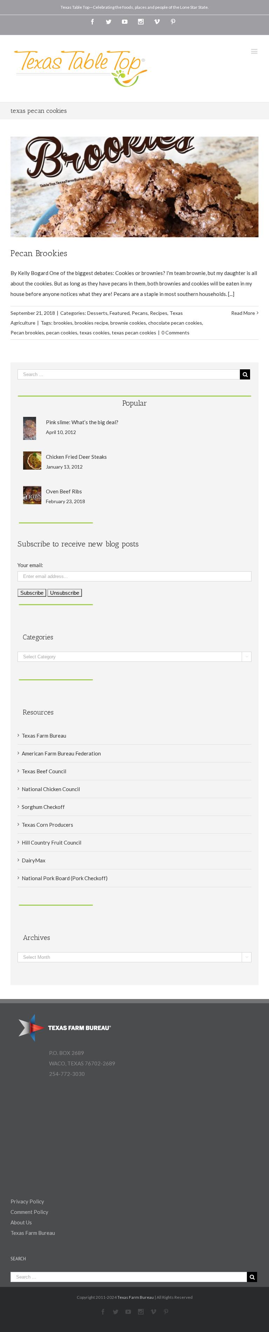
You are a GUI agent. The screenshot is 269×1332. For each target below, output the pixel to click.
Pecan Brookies (39, 253)
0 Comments (175, 332)
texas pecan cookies (134, 332)
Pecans (140, 313)
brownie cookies (128, 323)
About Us (21, 1222)
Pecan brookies (27, 332)
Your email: (30, 565)
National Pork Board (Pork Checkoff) (65, 878)
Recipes (158, 313)
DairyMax (34, 860)
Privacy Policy (27, 1201)
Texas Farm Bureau (44, 735)
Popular (134, 403)
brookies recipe (91, 323)
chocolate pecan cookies (175, 323)
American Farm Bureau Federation (61, 753)
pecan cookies (61, 332)
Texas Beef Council (44, 771)
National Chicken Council (51, 789)
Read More (243, 313)
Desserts (97, 313)
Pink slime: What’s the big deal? (82, 422)
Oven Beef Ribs (64, 491)
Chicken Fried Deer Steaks (76, 457)
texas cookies (95, 332)
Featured (120, 313)
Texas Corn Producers (47, 824)
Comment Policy (29, 1212)
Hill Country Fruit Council (51, 842)
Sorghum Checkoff (43, 807)
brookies (63, 323)
